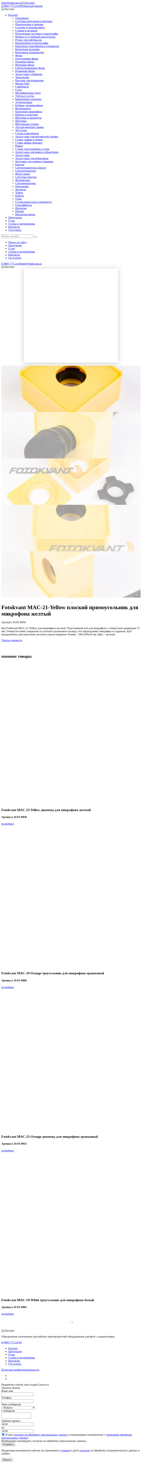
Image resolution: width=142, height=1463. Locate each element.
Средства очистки (26, 177)
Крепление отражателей (29, 52)
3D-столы (21, 130)
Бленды (19, 164)
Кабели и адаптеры (26, 114)
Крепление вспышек (27, 49)
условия (65, 1450)
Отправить (8, 1444)
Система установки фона (30, 27)
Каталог (13, 1348)
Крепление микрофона (28, 111)
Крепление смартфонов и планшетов (37, 46)
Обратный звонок (32, 6)
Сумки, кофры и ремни (29, 139)
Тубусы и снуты (24, 96)
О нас (11, 220)
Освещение (22, 18)
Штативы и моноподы (28, 117)
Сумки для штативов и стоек (32, 148)
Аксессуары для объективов (31, 158)
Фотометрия (22, 180)
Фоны (18, 55)
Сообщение (8, 1410)
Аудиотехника (23, 102)
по (2, 1427)
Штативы (20, 120)
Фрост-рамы (22, 173)
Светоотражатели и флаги (30, 167)
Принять (7, 1459)
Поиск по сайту (17, 242)
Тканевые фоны (24, 61)
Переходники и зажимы (29, 24)
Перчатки (21, 208)
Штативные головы (27, 124)
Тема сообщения (11, 1404)
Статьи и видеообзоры (21, 223)
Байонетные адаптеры (28, 99)
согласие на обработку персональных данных (40, 1434)
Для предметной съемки (29, 127)
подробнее (7, 823)
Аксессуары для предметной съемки (36, 136)
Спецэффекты (23, 205)
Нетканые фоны (24, 64)
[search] (35, 237)
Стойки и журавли (26, 30)
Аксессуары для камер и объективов (36, 152)
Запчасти (20, 189)
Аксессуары (22, 155)
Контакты (14, 226)
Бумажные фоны (25, 71)
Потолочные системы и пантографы (36, 33)
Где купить (14, 230)
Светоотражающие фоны (30, 67)
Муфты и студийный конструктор (35, 36)
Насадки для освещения (29, 80)
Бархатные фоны (25, 214)
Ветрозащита (23, 108)
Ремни (19, 145)
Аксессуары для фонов (28, 74)
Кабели (19, 195)
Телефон (6, 1397)
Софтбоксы (22, 86)
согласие (84, 1450)
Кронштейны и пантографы (31, 43)
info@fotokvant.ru (11, 2)
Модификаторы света (28, 92)
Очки (18, 198)
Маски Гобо (22, 83)
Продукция (15, 217)
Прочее (19, 211)
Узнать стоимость (11, 640)
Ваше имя (7, 1390)
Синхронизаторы (25, 183)
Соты (18, 89)
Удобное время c (11, 1420)
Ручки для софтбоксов (28, 39)
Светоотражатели (25, 170)
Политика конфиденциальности (20, 1369)
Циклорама (22, 186)
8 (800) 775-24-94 (11, 6)
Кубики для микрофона (29, 105)
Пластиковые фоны (26, 58)
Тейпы (19, 192)
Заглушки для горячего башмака (34, 161)
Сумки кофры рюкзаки (28, 142)
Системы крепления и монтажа (33, 21)
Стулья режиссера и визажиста (33, 201)
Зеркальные (22, 77)
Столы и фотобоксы (27, 133)
